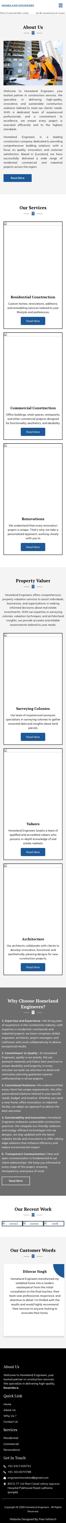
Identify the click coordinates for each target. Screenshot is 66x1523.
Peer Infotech (47, 1519)
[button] (60, 5)
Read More (33, 321)
